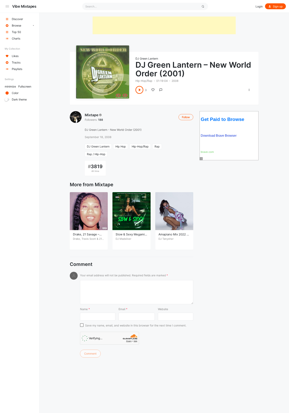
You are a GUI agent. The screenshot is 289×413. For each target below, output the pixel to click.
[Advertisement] (164, 25)
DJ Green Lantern (146, 58)
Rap (157, 146)
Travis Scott (89, 238)
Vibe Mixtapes (24, 6)
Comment (81, 264)
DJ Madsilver (123, 238)
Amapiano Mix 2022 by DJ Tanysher (174, 236)
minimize (18, 86)
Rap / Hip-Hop (96, 154)
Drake (76, 238)
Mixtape (91, 115)
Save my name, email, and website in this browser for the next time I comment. (135, 325)
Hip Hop (120, 146)
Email (123, 309)
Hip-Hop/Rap (143, 80)
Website (163, 309)
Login (259, 6)
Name (85, 309)
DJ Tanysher (166, 238)
